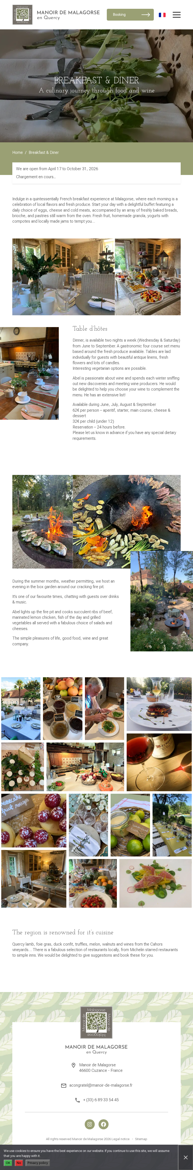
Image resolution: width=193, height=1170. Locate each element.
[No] (185, 1157)
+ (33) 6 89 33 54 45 (101, 1099)
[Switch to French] (162, 14)
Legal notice (120, 1139)
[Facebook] (104, 1124)
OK (8, 1163)
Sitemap (141, 1139)
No (19, 1163)
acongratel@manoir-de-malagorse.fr (100, 1085)
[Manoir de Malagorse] (56, 15)
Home (17, 152)
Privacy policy (38, 1163)
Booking (119, 15)
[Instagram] (90, 1124)
